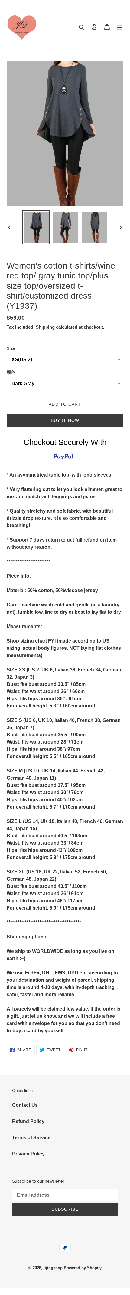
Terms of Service (31, 1137)
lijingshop (53, 1268)
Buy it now (65, 420)
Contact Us (25, 1105)
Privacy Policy (28, 1153)
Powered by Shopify (83, 1268)
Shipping (45, 327)
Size (11, 348)
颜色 (11, 372)
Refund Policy (28, 1121)
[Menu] (119, 27)
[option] (36, 227)
